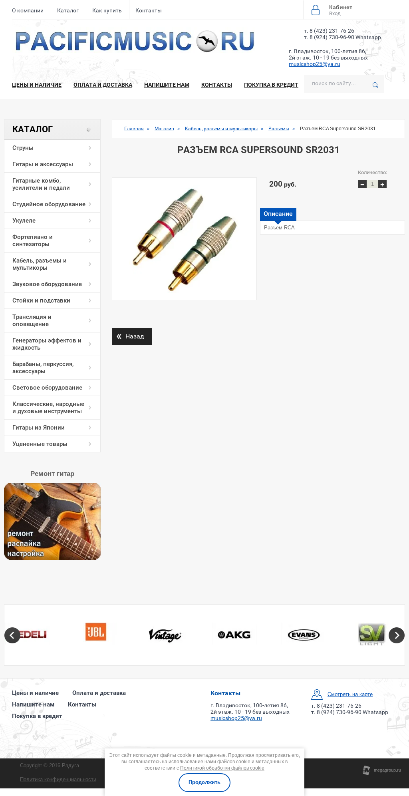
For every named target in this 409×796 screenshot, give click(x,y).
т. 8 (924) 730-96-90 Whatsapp (342, 37)
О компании (28, 10)
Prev (12, 635)
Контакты (148, 10)
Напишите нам (166, 85)
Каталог (68, 10)
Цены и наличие (37, 85)
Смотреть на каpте (350, 694)
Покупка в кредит (271, 85)
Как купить (107, 10)
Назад (130, 335)
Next (397, 635)
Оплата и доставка (102, 85)
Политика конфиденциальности (58, 779)
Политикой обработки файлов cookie (222, 768)
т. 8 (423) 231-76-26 (329, 31)
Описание (278, 213)
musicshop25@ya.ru (314, 64)
